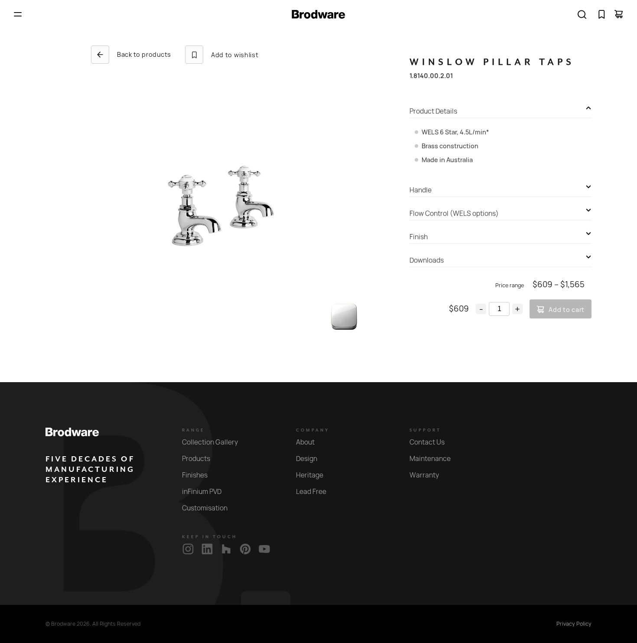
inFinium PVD (201, 491)
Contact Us (427, 442)
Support (425, 430)
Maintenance (430, 458)
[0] (601, 14)
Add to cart (567, 309)
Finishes (195, 475)
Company (313, 430)
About (305, 442)
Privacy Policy (574, 623)
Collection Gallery (210, 442)
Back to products (144, 54)
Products (196, 458)
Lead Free (311, 491)
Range (193, 430)
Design (306, 458)
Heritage (309, 475)
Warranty (424, 475)
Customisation (205, 508)
